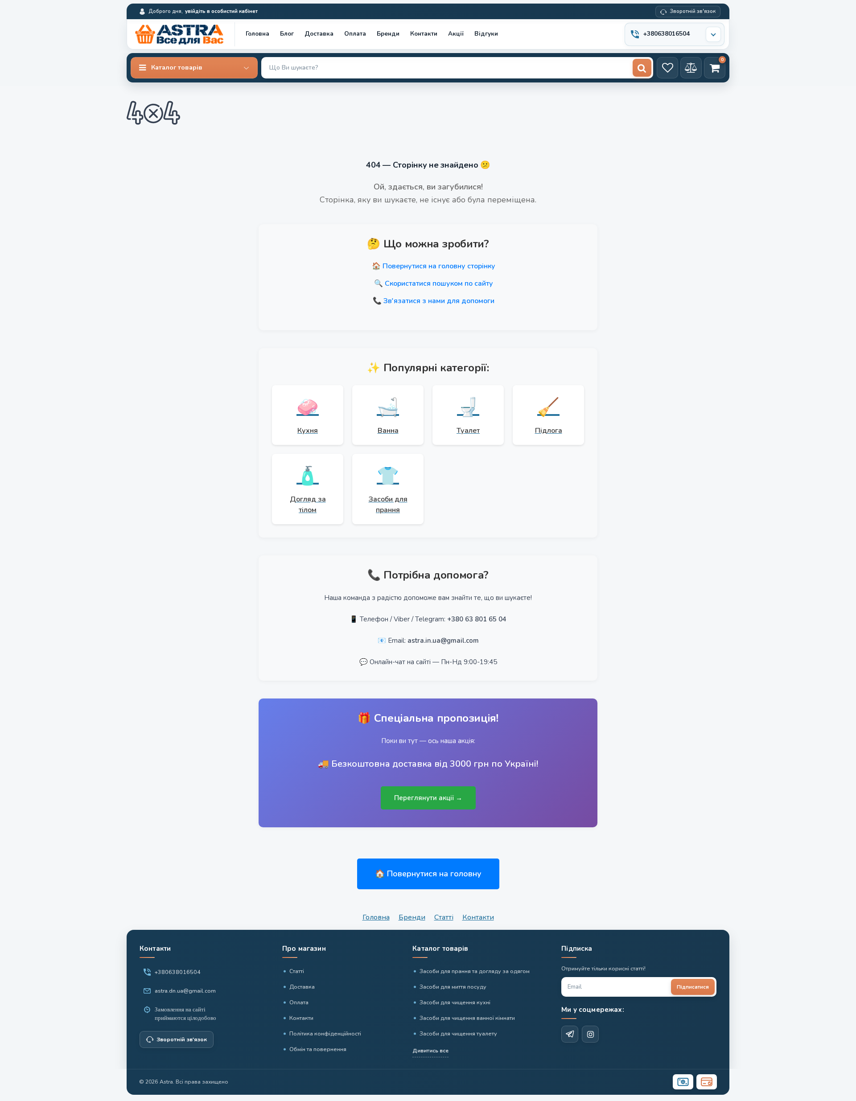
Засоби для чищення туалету (458, 1033)
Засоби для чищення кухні (455, 1002)
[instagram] (590, 1034)
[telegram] (569, 1034)
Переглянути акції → (428, 797)
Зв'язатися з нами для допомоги (438, 301)
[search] (642, 68)
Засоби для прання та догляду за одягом (475, 971)
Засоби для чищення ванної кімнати (467, 1018)
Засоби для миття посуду (453, 986)
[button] (194, 67)
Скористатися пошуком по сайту (439, 283)
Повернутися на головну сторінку (439, 266)
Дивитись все (430, 1050)
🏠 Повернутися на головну (428, 873)
